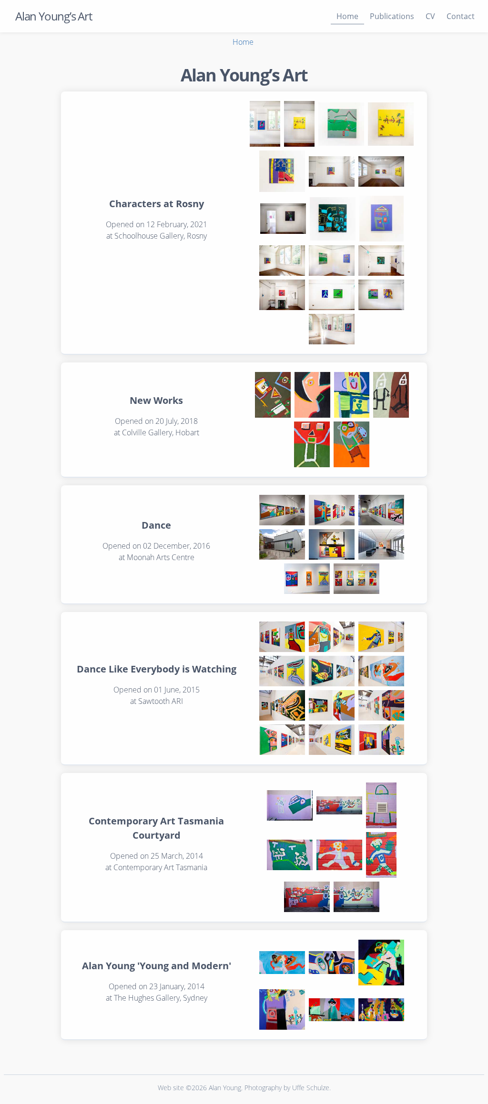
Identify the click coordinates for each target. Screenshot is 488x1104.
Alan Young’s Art (53, 16)
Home (347, 16)
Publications (392, 16)
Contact (461, 16)
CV (430, 16)
